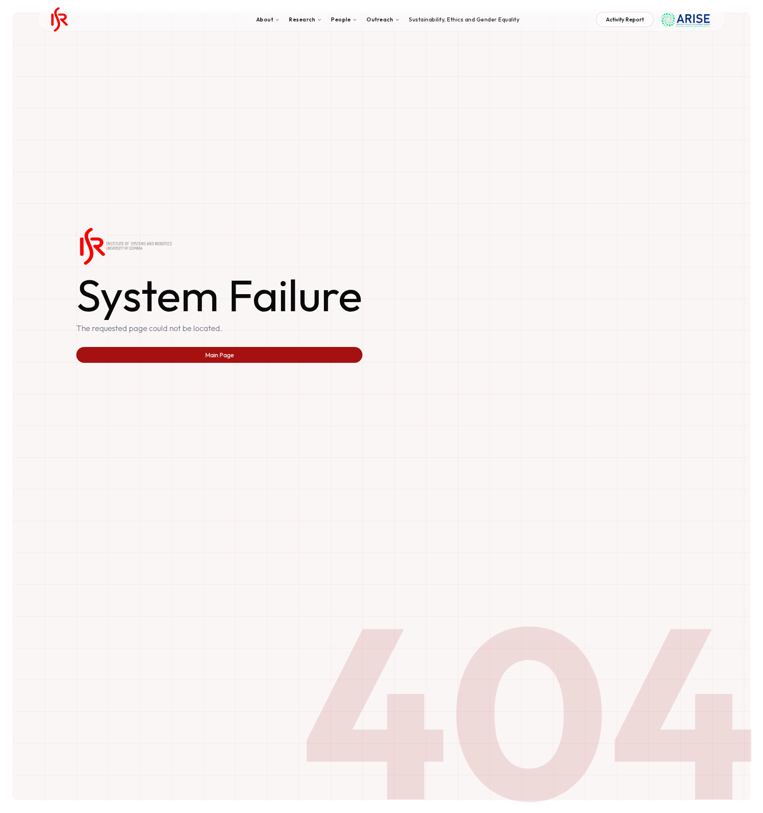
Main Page (219, 355)
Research (302, 19)
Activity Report (625, 19)
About (264, 19)
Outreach (379, 19)
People (341, 19)
